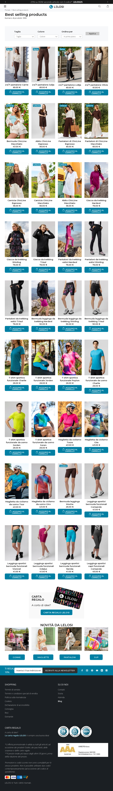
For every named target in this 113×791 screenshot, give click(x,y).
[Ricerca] (100, 6)
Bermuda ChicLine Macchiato (17, 142)
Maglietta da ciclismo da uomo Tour (16, 503)
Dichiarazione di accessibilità (17, 705)
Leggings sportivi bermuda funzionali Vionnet (16, 566)
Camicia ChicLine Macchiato (43, 201)
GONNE (17, 657)
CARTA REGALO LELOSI (56, 612)
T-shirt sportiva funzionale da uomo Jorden (16, 442)
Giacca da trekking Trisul (43, 260)
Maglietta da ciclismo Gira (96, 441)
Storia (60, 693)
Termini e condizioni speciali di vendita (21, 693)
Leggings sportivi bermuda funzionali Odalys (43, 566)
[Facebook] (82, 670)
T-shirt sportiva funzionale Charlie (16, 379)
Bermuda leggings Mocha (70, 502)
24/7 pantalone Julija (43, 84)
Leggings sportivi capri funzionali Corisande (96, 566)
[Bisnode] (83, 749)
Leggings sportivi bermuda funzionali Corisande (96, 504)
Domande (9, 716)
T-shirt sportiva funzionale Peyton (70, 379)
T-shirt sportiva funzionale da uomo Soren (43, 442)
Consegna (9, 709)
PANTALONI (70, 657)
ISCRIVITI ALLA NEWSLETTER (60, 670)
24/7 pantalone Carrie (16, 84)
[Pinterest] (92, 670)
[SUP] (96, 639)
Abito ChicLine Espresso (43, 142)
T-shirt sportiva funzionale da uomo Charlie (96, 380)
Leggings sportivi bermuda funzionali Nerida (69, 566)
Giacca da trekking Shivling (17, 260)
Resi (6, 712)
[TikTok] (106, 670)
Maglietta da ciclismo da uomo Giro (43, 502)
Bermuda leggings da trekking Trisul (96, 320)
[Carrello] (107, 6)
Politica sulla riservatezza (15, 697)
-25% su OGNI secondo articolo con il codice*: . (56, 2)
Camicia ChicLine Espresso (17, 201)
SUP (96, 657)
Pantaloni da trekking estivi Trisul (16, 320)
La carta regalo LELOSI (15, 735)
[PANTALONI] (70, 639)
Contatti (61, 689)
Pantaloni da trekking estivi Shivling (96, 260)
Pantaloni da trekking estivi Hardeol (69, 260)
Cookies (8, 701)
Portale (7, 10)
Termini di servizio (12, 689)
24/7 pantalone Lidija (69, 85)
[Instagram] (87, 670)
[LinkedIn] (101, 670)
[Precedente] (5, 2)
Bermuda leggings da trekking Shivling (69, 320)
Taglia (17, 31)
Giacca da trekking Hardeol (96, 201)
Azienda (61, 697)
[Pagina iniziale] (56, 7)
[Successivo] (108, 2)
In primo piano (70, 36)
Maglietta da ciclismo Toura (69, 441)
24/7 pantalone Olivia (96, 85)
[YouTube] (97, 670)
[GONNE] (17, 639)
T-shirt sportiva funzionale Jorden (43, 379)
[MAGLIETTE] (43, 639)
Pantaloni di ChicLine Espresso (70, 142)
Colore (41, 31)
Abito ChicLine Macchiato (69, 201)
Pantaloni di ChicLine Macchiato (96, 142)
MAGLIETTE (43, 657)
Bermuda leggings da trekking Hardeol (43, 320)
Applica (92, 33)
